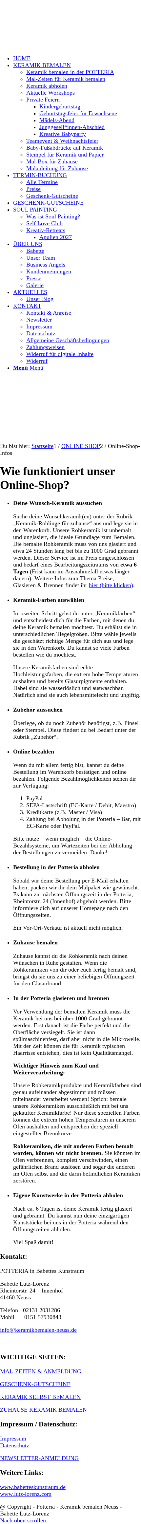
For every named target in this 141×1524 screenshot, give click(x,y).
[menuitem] (77, 58)
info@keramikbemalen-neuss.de (38, 1330)
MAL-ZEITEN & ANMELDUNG (40, 1371)
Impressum (13, 1438)
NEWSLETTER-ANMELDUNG (39, 1458)
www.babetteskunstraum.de (33, 1487)
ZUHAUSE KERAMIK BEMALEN (43, 1409)
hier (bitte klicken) (111, 585)
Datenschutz (14, 1445)
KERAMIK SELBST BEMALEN (40, 1397)
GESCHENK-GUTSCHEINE (35, 1384)
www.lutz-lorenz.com (25, 1494)
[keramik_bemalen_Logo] (49, 31)
